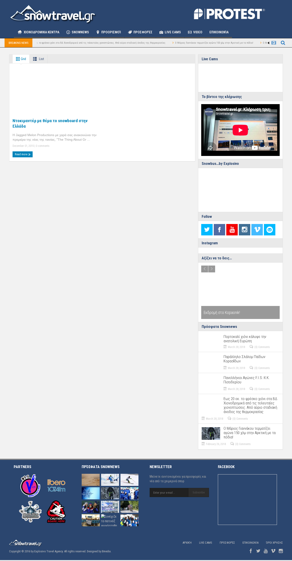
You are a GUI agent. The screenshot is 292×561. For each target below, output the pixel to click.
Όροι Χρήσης (274, 542)
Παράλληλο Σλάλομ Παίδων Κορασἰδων (244, 359)
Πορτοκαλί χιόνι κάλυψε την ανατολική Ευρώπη (245, 338)
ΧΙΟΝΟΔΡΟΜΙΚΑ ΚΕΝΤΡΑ (41, 32)
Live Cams (173, 32)
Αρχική (187, 542)
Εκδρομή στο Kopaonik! (222, 312)
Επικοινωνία (219, 32)
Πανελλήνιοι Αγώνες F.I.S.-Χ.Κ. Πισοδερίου (247, 380)
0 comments (42, 145)
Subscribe (199, 492)
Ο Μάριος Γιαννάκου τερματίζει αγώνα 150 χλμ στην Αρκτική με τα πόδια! (203, 42)
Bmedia (106, 551)
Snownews (80, 32)
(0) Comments (262, 347)
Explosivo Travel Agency (48, 551)
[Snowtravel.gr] (53, 14)
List (41, 59)
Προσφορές (142, 32)
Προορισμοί (111, 32)
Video (197, 32)
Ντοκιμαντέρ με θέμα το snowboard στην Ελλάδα (50, 123)
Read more (21, 154)
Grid (23, 59)
